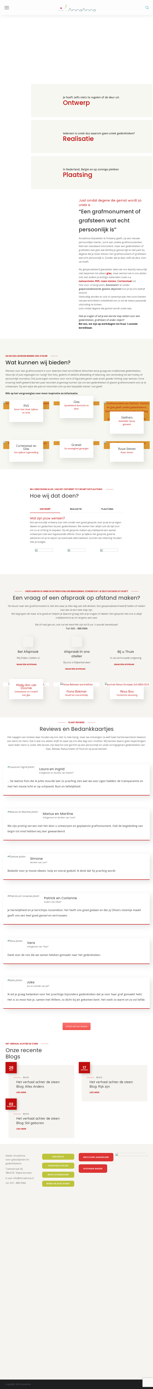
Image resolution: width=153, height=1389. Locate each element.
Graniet (76, 445)
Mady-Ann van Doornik (26, 686)
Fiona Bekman (76, 691)
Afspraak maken (92, 1168)
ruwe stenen (108, 281)
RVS (97, 281)
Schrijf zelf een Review (76, 1026)
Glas (76, 402)
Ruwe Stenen (127, 449)
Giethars (127, 417)
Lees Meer (21, 1092)
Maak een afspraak (27, 664)
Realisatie (58, 1156)
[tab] (45, 509)
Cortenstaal (124, 281)
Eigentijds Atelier (58, 1165)
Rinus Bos (127, 691)
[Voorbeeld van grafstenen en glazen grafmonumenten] (40, 267)
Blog (26, 1077)
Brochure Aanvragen (96, 1157)
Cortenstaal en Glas (26, 447)
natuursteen (86, 281)
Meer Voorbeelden (58, 1174)
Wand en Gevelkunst (58, 1183)
